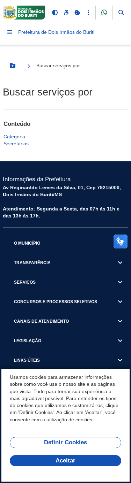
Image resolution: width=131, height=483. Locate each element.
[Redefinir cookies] (77, 12)
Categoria (14, 136)
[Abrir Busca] (121, 13)
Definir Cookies (65, 442)
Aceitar (65, 460)
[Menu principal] (10, 32)
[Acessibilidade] (66, 12)
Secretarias (16, 143)
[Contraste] (54, 12)
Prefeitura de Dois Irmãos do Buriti (56, 32)
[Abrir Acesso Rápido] (88, 12)
